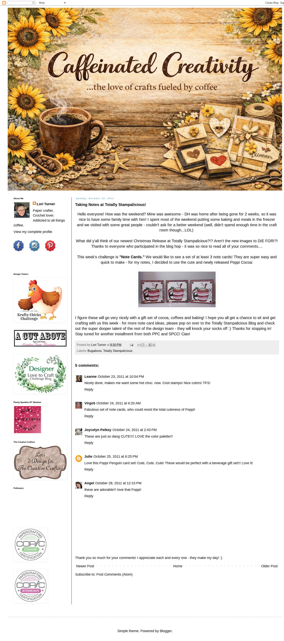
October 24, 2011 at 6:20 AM (118, 403)
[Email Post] (131, 344)
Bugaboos (95, 350)
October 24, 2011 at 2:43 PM (134, 430)
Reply (88, 389)
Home (177, 566)
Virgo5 (89, 403)
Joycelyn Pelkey (97, 430)
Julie (88, 456)
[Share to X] (146, 345)
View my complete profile (33, 232)
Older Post (269, 566)
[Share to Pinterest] (154, 345)
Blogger (166, 631)
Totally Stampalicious (189, 241)
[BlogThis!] (143, 345)
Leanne (90, 377)
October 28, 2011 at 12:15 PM (118, 483)
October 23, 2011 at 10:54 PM (121, 377)
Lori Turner (46, 204)
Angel (89, 483)
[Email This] (139, 345)
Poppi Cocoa (241, 262)
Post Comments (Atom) (114, 574)
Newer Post (85, 566)
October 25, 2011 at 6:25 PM (116, 456)
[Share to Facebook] (150, 345)
